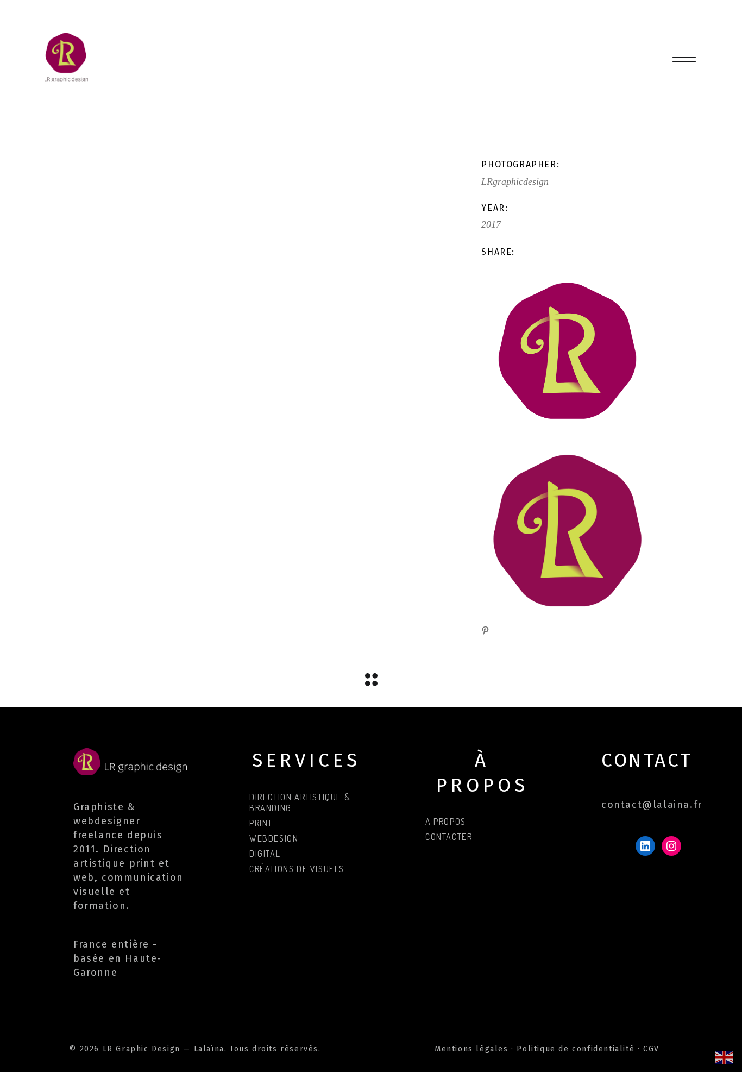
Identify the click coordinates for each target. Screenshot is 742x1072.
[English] (724, 1056)
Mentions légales (471, 1049)
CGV (651, 1049)
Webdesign (273, 838)
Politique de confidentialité (575, 1049)
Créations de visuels (296, 868)
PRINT (261, 823)
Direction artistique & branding (299, 802)
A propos (445, 821)
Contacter (448, 836)
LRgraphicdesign (515, 181)
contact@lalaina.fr (651, 805)
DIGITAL (264, 853)
